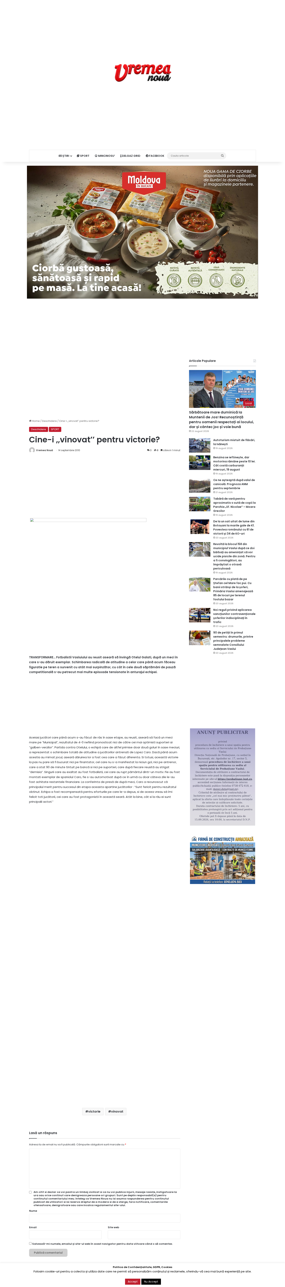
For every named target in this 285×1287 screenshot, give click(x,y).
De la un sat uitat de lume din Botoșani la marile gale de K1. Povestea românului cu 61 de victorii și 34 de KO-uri (234, 527)
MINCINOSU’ (106, 156)
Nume (33, 1211)
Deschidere (49, 421)
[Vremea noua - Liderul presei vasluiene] (142, 73)
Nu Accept (151, 1282)
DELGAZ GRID (130, 156)
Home (35, 421)
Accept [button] (133, 1282)
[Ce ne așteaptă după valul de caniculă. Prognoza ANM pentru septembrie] (199, 485)
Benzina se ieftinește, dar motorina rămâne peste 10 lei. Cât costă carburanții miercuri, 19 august (234, 463)
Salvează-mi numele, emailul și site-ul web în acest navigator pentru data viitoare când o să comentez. (102, 1244)
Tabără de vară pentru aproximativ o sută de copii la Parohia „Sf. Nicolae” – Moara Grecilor (234, 505)
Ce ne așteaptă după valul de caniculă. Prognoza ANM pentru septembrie (234, 484)
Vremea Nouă (44, 450)
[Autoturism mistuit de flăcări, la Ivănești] (199, 445)
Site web (113, 1227)
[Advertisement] (142, 27)
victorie (94, 1111)
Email (33, 1227)
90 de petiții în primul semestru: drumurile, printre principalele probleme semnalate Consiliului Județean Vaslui (233, 641)
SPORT (84, 156)
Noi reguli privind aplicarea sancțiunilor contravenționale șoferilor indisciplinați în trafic (234, 616)
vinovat (117, 1111)
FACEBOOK (156, 156)
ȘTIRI (65, 156)
